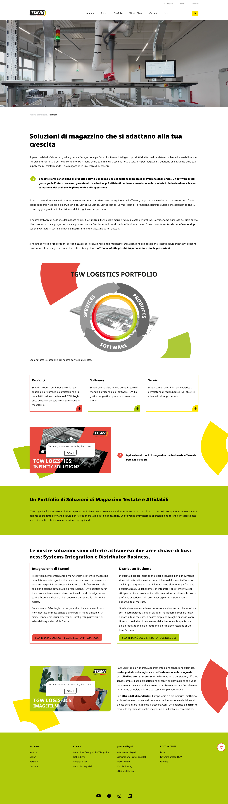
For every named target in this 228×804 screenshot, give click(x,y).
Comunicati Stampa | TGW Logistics (91, 752)
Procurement (123, 761)
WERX (83, 219)
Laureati (164, 761)
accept (70, 452)
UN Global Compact (126, 771)
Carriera (153, 13)
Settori (104, 13)
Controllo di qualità (82, 766)
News (182, 3)
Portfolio (118, 13)
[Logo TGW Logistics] (38, 12)
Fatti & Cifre (79, 756)
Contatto (194, 3)
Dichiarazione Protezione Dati (131, 756)
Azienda (90, 13)
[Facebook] (109, 795)
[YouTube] (98, 795)
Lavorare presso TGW (171, 756)
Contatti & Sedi (80, 761)
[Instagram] (119, 795)
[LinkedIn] (130, 795)
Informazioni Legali (126, 752)
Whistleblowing (124, 766)
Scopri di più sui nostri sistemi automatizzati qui (67, 637)
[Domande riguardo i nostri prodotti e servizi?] (221, 747)
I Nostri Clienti (136, 13)
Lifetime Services (126, 224)
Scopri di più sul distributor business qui (149, 637)
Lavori (163, 752)
